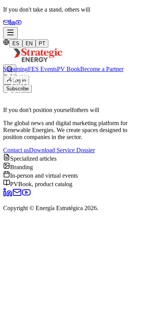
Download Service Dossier (62, 150)
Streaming (15, 69)
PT (42, 43)
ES (15, 43)
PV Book (68, 69)
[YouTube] (18, 23)
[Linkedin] (12, 23)
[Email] (6, 23)
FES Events (42, 69)
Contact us (16, 150)
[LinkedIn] (7, 195)
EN (29, 43)
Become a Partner (102, 69)
